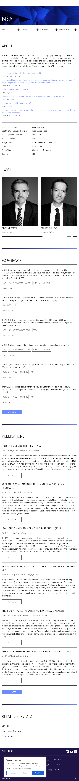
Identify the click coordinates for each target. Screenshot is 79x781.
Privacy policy (73, 779)
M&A (10, 76)
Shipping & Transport (41, 283)
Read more (12, 475)
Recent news (47, 770)
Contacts (57, 760)
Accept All (37, 773)
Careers (57, 765)
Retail (35, 330)
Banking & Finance (10, 372)
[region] (25, 767)
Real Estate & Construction (19, 283)
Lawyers (57, 769)
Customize (13, 773)
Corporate (5, 76)
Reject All (25, 773)
